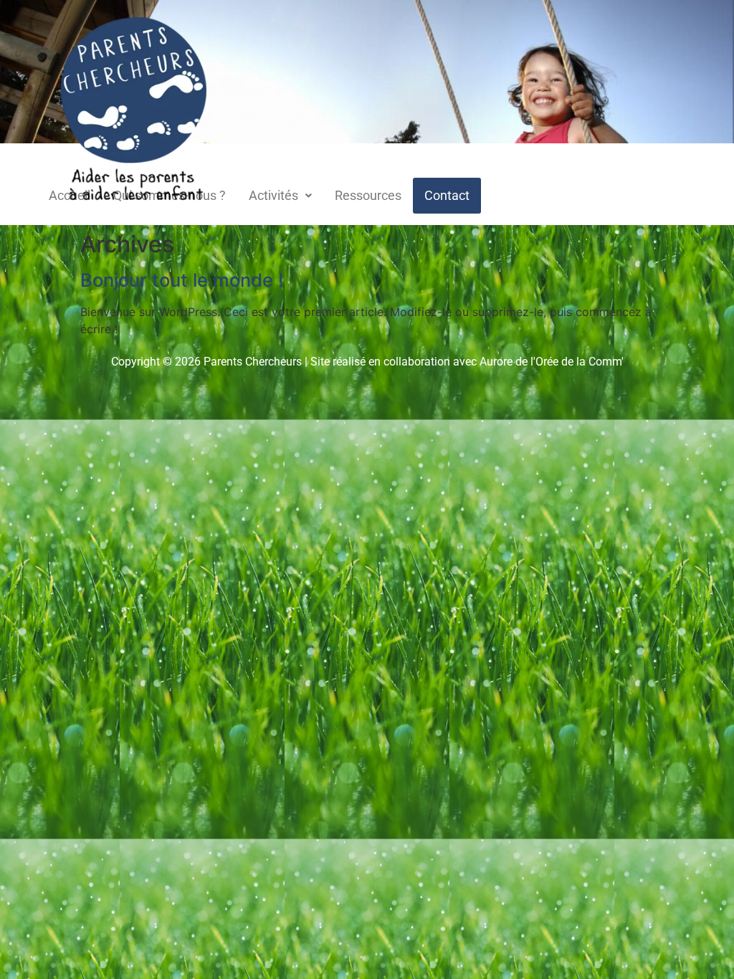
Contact (447, 195)
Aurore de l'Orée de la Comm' (552, 361)
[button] (280, 196)
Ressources (368, 195)
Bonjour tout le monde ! (182, 280)
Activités (273, 195)
